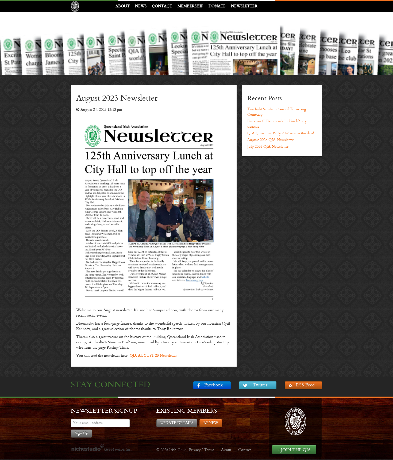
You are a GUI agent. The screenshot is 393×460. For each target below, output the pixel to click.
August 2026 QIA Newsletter (270, 140)
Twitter (260, 385)
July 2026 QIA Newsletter (267, 147)
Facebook (213, 385)
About (122, 6)
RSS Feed (305, 385)
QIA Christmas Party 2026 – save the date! (280, 133)
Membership (190, 6)
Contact (162, 6)
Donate (217, 6)
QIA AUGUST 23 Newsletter (153, 355)
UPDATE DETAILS (176, 423)
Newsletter (244, 6)
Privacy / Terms (201, 450)
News (141, 6)
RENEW (210, 423)
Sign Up (81, 433)
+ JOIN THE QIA (294, 450)
